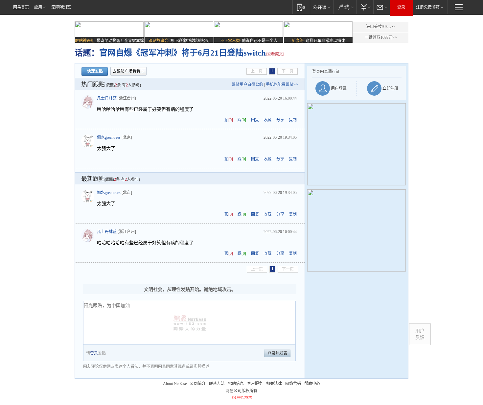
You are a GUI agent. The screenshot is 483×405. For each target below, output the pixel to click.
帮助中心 (312, 383)
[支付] (364, 7)
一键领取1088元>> (381, 37)
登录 (401, 7)
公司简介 (198, 383)
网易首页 (21, 7)
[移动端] (301, 7)
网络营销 (293, 383)
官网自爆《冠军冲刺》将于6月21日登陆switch (182, 52)
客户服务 (255, 383)
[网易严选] (344, 7)
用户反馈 (420, 334)
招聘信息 (236, 383)
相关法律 (274, 383)
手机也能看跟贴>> (282, 84)
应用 (38, 7)
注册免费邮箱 (428, 7)
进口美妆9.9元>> (380, 26)
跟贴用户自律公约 (247, 84)
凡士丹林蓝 (107, 98)
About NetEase (175, 383)
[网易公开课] (321, 7)
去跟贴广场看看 (126, 71)
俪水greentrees (109, 137)
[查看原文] (275, 54)
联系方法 (217, 383)
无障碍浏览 (61, 7)
